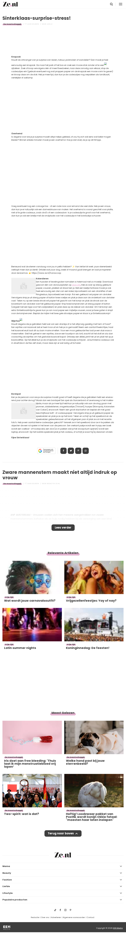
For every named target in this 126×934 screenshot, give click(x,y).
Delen (63, 451)
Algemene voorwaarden (74, 917)
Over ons (45, 917)
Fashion (7, 879)
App (86, 451)
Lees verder (63, 528)
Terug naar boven (61, 833)
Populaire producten (14, 899)
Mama (6, 866)
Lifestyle (7, 893)
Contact (90, 917)
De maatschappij (12, 24)
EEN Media (118, 928)
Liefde (6, 886)
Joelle (49, 24)
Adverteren (56, 917)
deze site (76, 284)
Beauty (6, 873)
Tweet (71, 451)
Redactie (35, 917)
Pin (78, 451)
